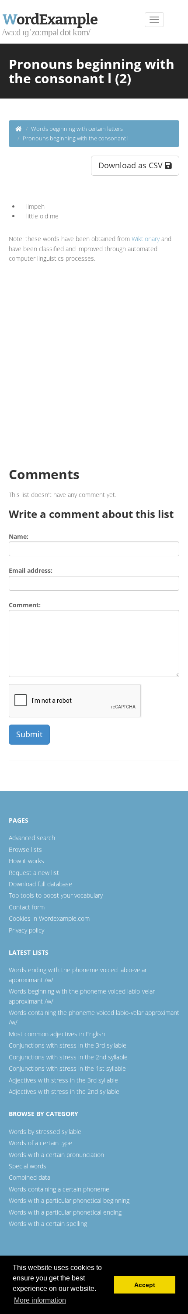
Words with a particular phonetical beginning (69, 1200)
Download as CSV (131, 165)
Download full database (40, 884)
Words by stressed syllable (45, 1131)
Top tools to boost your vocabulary (56, 895)
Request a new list (34, 872)
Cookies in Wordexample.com (49, 918)
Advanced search (32, 838)
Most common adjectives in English (57, 1034)
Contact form (27, 907)
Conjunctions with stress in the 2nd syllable (68, 1057)
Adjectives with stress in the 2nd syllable (64, 1091)
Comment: (25, 605)
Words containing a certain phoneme (59, 1189)
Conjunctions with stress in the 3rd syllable (67, 1045)
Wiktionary (146, 239)
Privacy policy (26, 930)
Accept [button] (144, 1284)
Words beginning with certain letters (77, 129)
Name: (18, 536)
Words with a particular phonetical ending (65, 1212)
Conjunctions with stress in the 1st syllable (67, 1068)
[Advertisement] (94, 362)
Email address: (30, 570)
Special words (27, 1166)
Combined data (29, 1177)
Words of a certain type (40, 1143)
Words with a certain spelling (48, 1223)
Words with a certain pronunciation (56, 1155)
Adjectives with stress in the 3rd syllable (63, 1080)
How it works (26, 861)
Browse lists (25, 849)
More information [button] (40, 1300)
